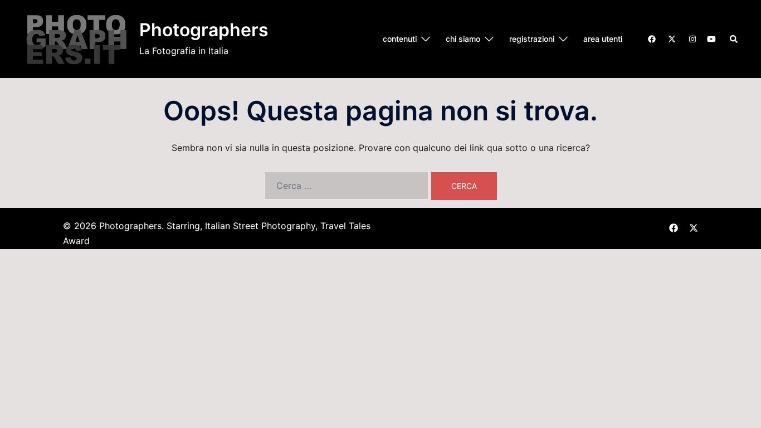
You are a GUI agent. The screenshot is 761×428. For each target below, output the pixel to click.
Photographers (204, 30)
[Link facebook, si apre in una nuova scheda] (651, 38)
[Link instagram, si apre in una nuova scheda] (691, 38)
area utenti (602, 38)
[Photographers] (76, 39)
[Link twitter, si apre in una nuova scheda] (671, 38)
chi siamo (463, 38)
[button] (734, 39)
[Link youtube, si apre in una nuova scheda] (711, 38)
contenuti (400, 38)
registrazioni (531, 38)
